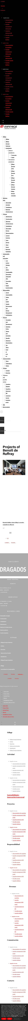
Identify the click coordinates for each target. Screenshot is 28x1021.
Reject (9, 1018)
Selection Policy (8, 328)
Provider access (9, 35)
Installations (9, 207)
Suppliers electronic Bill (8, 391)
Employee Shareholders (9, 342)
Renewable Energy (8, 229)
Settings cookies (17, 1018)
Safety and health (7, 299)
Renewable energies (8, 204)
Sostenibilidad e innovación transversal (15, 796)
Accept (4, 1018)
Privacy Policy (6, 693)
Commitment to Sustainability (8, 669)
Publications (9, 363)
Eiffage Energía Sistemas (8, 144)
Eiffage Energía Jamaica (13, 187)
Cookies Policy (7, 696)
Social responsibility (9, 294)
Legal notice (6, 691)
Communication (6, 358)
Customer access (8, 397)
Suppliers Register (8, 385)
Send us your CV (7, 353)
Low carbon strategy (8, 263)
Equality (8, 338)
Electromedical (6, 407)
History (2, 646)
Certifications (9, 315)
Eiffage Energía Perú (13, 173)
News (7, 361)
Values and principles (6, 653)
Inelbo (12, 157)
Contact (5, 368)
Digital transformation (9, 287)
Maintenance (9, 216)
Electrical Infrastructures (9, 210)
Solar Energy (7, 241)
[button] (2, 132)
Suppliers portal (8, 401)
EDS (4, 404)
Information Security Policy (9, 702)
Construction (9, 219)
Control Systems (8, 237)
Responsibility (6, 290)
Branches (8, 373)
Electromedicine (9, 233)
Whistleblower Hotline (8, 700)
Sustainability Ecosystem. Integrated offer (9, 275)
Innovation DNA (8, 282)
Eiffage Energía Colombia (13, 193)
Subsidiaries (9, 148)
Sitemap (5, 698)
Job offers (7, 346)
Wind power (7, 246)
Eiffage (4, 136)
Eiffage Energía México (13, 180)
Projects (5, 214)
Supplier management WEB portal (8, 27)
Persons (5, 317)
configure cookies (14, 1015)
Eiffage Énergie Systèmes (7, 660)
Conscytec (14, 155)
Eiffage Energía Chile (13, 166)
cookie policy (14, 1016)
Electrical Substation (8, 250)
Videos (7, 366)
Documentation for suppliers (19, 763)
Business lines (5, 199)
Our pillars (7, 268)
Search (2, 418)
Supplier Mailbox (16, 774)
